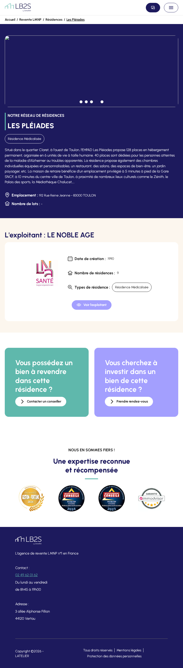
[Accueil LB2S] (18, 7)
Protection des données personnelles (114, 656)
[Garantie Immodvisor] (151, 498)
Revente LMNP (30, 20)
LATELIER (22, 656)
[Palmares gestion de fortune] (31, 498)
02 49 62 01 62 (26, 575)
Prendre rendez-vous (132, 401)
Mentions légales (129, 650)
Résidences (54, 20)
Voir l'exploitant (95, 305)
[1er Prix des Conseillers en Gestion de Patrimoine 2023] (111, 498)
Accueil (10, 20)
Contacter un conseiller (44, 401)
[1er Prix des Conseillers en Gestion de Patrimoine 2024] (71, 498)
